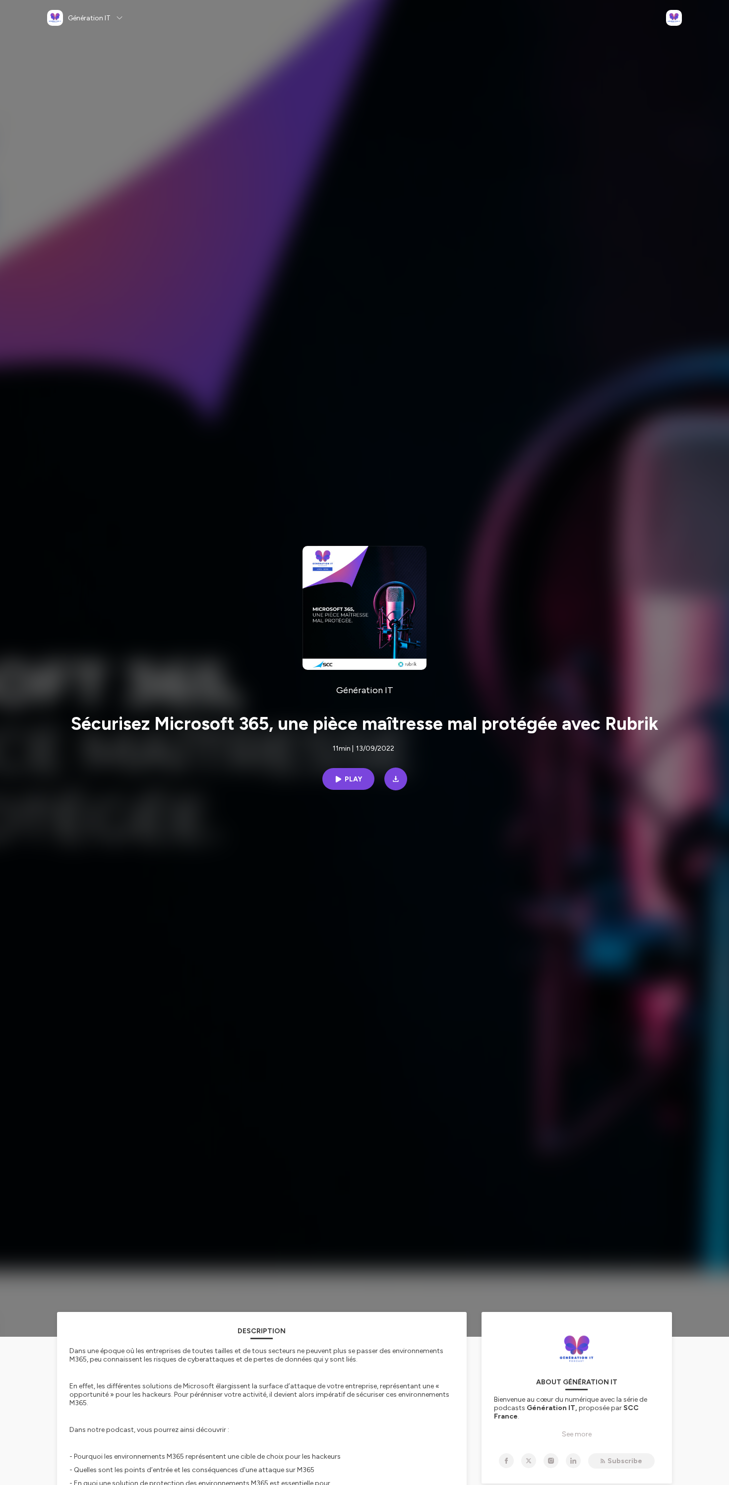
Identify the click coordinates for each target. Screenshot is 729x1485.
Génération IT (364, 690)
